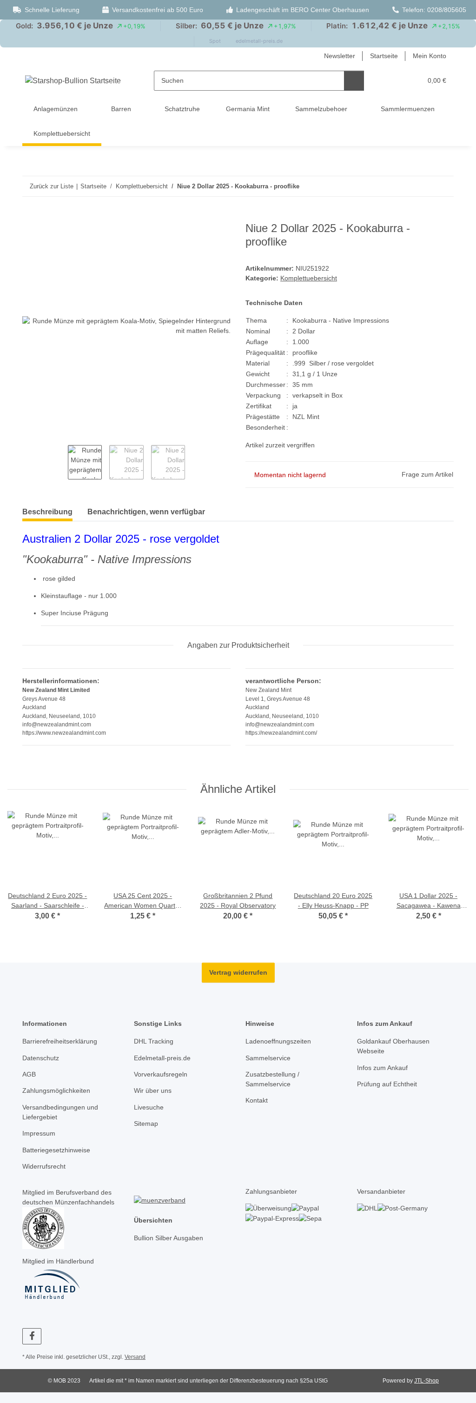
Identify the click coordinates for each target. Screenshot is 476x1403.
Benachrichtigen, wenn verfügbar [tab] (146, 512)
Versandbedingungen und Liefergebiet (60, 1112)
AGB (29, 1074)
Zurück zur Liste (51, 186)
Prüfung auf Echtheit (387, 1084)
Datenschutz (40, 1058)
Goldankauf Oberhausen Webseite (393, 1046)
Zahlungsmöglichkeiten (56, 1090)
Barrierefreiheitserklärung (59, 1041)
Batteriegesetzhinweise (56, 1150)
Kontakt (256, 1100)
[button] (396, 81)
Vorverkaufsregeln (160, 1074)
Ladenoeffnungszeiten (278, 1041)
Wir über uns (153, 1090)
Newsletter (339, 56)
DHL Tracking (153, 1041)
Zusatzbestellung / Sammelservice (272, 1079)
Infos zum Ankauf (382, 1067)
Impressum (38, 1133)
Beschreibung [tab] (47, 512)
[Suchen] (354, 81)
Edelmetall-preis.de (162, 1058)
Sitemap (146, 1123)
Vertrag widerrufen (238, 972)
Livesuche (149, 1107)
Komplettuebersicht (308, 278)
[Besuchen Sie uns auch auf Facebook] (31, 1336)
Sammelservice (268, 1058)
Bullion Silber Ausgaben (168, 1238)
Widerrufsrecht (44, 1166)
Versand (135, 1357)
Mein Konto (429, 56)
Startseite (384, 56)
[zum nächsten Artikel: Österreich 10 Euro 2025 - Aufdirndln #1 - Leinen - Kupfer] (444, 186)
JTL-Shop (426, 1380)
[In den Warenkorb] (29, 217)
